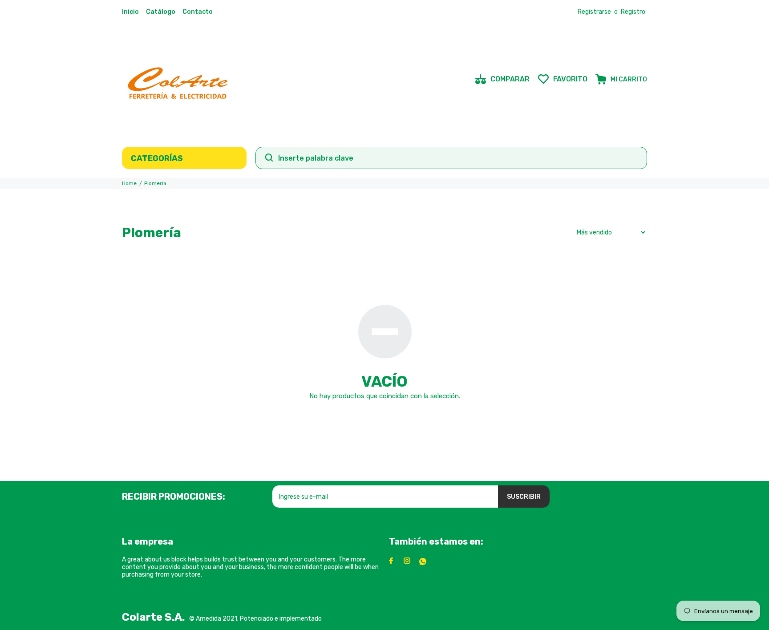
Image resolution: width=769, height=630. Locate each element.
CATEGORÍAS (157, 158)
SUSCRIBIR (524, 497)
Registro (633, 12)
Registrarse (594, 12)
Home (129, 183)
